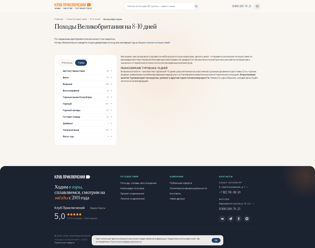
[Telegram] (230, 218)
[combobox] (160, 6)
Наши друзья (177, 198)
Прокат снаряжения (132, 193)
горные (252, 71)
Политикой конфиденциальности (126, 241)
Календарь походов (132, 188)
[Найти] (196, 6)
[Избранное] (257, 6)
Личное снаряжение (132, 198)
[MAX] (247, 218)
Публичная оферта (181, 183)
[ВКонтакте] (222, 218)
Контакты (175, 193)
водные (125, 74)
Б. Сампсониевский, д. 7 (232, 186)
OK (216, 240)
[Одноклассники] (238, 218)
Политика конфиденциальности (188, 188)
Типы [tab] (81, 62)
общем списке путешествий (153, 42)
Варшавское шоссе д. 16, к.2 (235, 203)
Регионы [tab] (67, 62)
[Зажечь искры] (307, 174)
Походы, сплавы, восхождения (138, 183)
